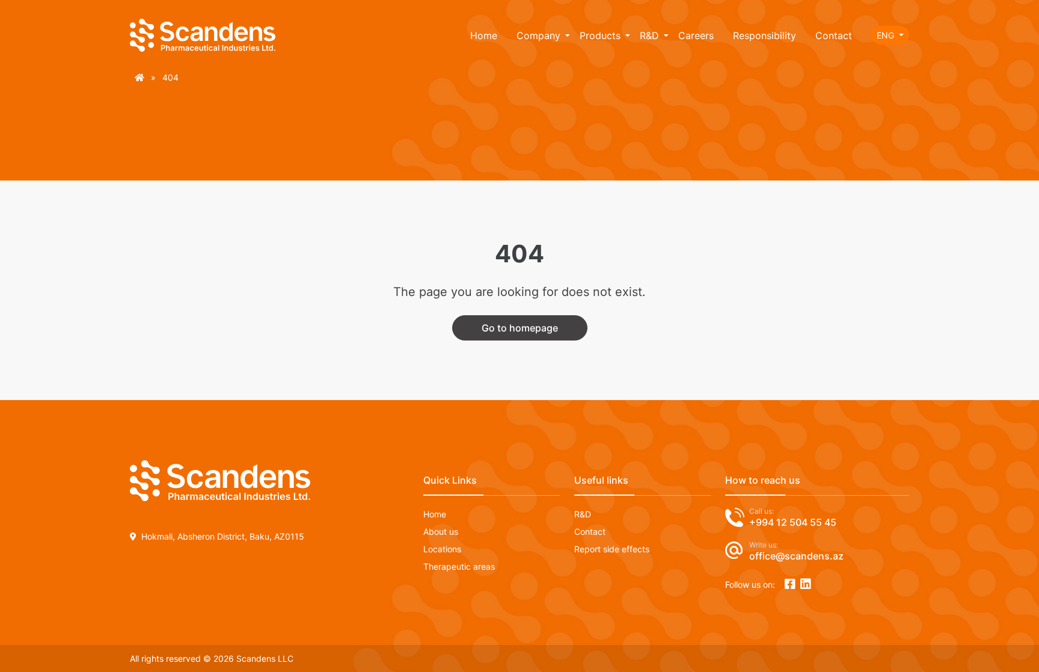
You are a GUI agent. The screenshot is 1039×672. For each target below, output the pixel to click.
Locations (442, 549)
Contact (833, 35)
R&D (649, 35)
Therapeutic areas (459, 566)
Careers (696, 35)
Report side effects (611, 549)
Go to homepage (520, 328)
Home (483, 35)
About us (440, 531)
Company (538, 35)
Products (600, 35)
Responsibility (764, 35)
